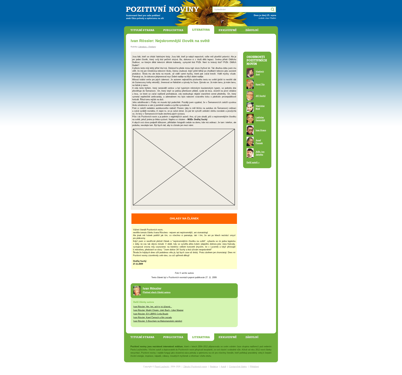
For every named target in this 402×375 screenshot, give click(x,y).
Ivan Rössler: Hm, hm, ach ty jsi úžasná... (152, 306)
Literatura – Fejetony (147, 47)
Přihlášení (254, 366)
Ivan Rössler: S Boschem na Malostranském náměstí (157, 321)
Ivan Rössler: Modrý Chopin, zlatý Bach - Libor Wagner (158, 310)
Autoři (223, 366)
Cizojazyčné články (238, 366)
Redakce (214, 366)
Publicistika (173, 30)
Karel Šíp (260, 84)
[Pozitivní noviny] (163, 9)
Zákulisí (251, 30)
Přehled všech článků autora (156, 292)
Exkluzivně (228, 30)
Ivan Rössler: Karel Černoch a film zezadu (152, 317)
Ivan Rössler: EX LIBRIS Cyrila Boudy (150, 314)
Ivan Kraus (261, 130)
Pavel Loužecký (162, 366)
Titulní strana (142, 30)
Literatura (201, 30)
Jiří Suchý (261, 96)
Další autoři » (253, 162)
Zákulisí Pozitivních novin (195, 366)
